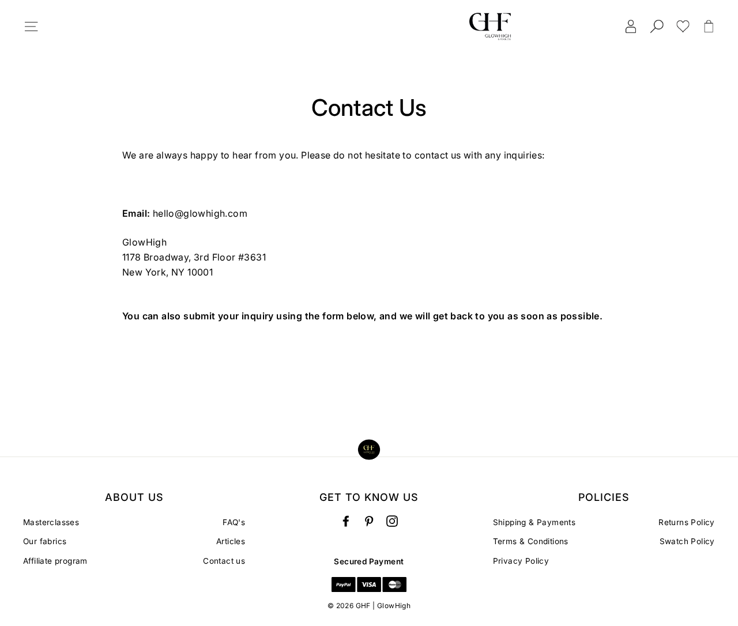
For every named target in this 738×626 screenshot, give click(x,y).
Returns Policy (686, 522)
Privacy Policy (521, 560)
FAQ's (234, 522)
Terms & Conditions (530, 541)
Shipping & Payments (534, 522)
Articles (230, 541)
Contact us (224, 560)
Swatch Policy (687, 541)
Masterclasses (51, 522)
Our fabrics (44, 541)
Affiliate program (55, 560)
